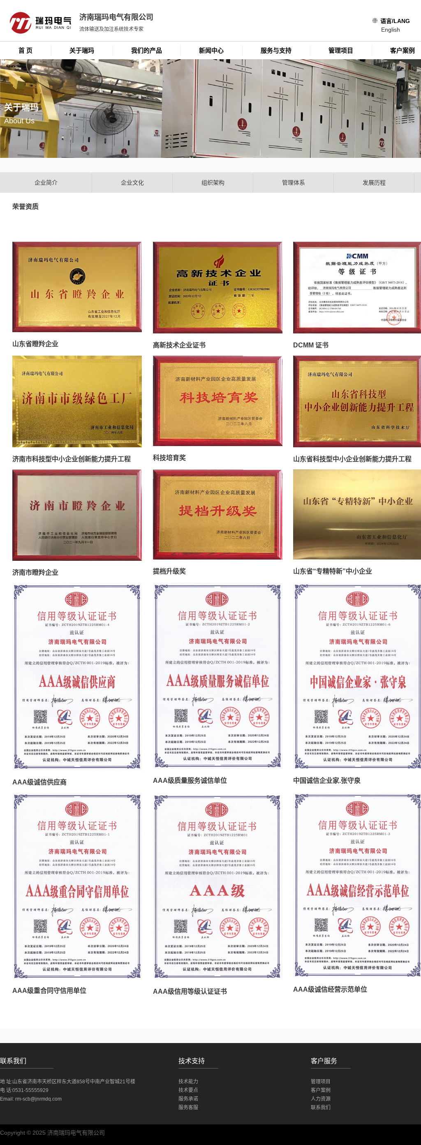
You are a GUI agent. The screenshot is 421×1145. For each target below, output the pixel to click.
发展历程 (374, 182)
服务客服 (188, 1107)
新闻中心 (211, 50)
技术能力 (188, 1082)
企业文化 (132, 182)
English (390, 29)
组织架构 (212, 182)
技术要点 (188, 1090)
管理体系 (293, 182)
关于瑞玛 (81, 50)
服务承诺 (188, 1099)
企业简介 (46, 182)
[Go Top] (402, 1073)
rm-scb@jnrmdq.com (38, 1099)
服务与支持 (276, 50)
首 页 (25, 50)
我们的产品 (146, 50)
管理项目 (340, 50)
